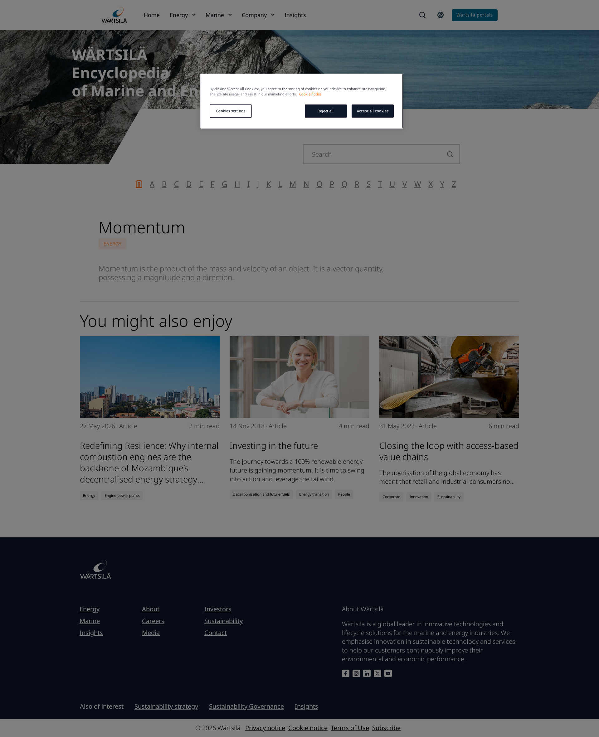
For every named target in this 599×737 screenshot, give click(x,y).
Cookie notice (310, 94)
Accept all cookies (372, 111)
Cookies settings (230, 111)
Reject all (326, 111)
